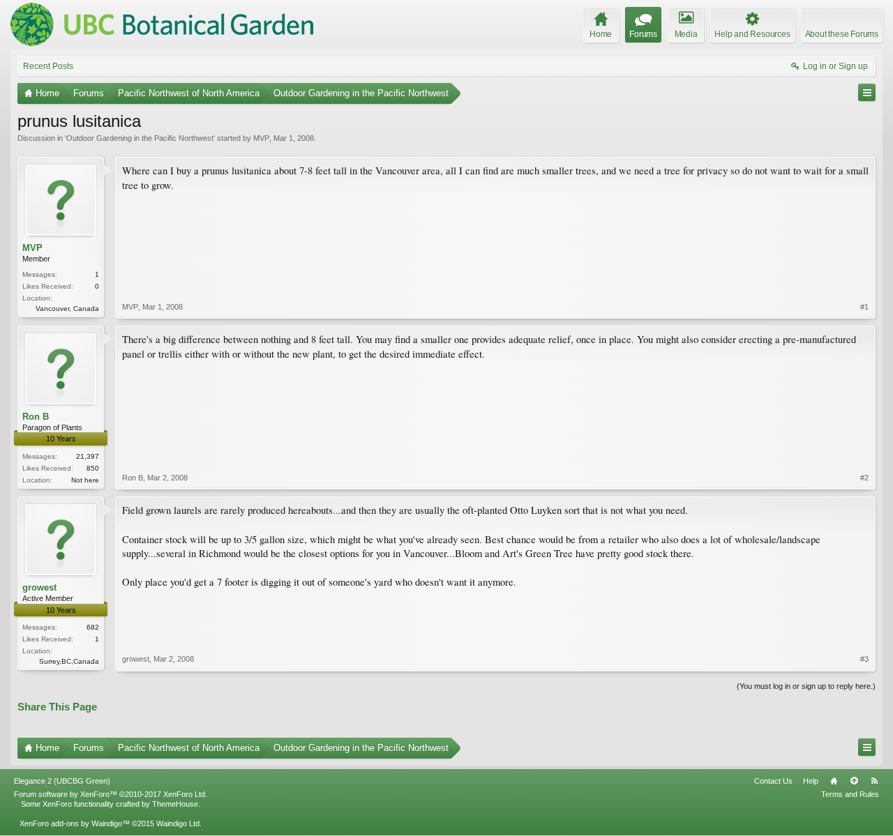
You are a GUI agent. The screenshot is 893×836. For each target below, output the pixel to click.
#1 (864, 307)
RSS (874, 781)
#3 (864, 659)
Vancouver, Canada (67, 308)
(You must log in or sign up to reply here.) (806, 686)
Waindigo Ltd (178, 823)
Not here (85, 480)
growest (39, 587)
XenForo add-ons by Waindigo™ (75, 823)
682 (93, 627)
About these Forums (841, 34)
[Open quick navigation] (867, 92)
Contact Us (773, 781)
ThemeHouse (175, 804)
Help (810, 781)
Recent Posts (48, 66)
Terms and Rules (850, 794)
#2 (864, 477)
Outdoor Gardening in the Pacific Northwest (139, 138)
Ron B (35, 416)
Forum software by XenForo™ (110, 794)
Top (854, 781)
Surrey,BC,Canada (69, 661)
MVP (261, 138)
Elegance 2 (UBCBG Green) (62, 781)
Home (834, 781)
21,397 (87, 456)
